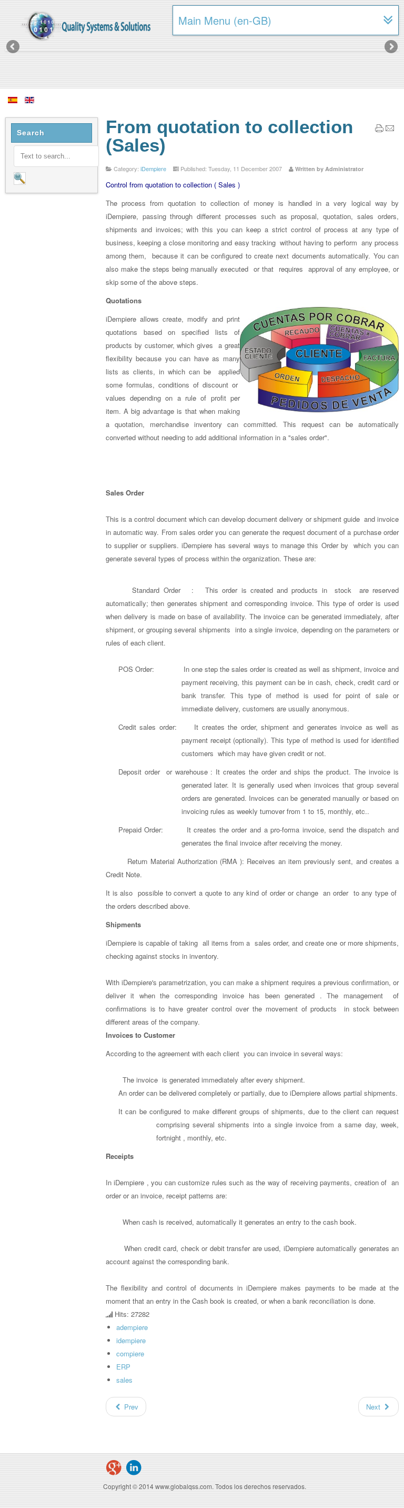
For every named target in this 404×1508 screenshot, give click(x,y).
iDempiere (153, 168)
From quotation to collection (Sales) (229, 135)
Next (390, 47)
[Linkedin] (133, 1467)
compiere (130, 1353)
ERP (123, 1367)
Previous (14, 47)
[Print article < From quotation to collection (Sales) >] (379, 129)
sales (124, 1380)
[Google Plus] (113, 1467)
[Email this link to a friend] (390, 129)
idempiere (131, 1340)
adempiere (132, 1327)
